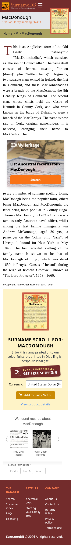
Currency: (16, 384)
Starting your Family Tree (33, 511)
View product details (35, 404)
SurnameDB (15, 537)
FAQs (9, 513)
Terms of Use (53, 528)
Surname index (12, 506)
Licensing (12, 518)
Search (35, 180)
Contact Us (52, 504)
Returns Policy (50, 511)
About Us (51, 499)
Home (7, 33)
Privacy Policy (49, 520)
